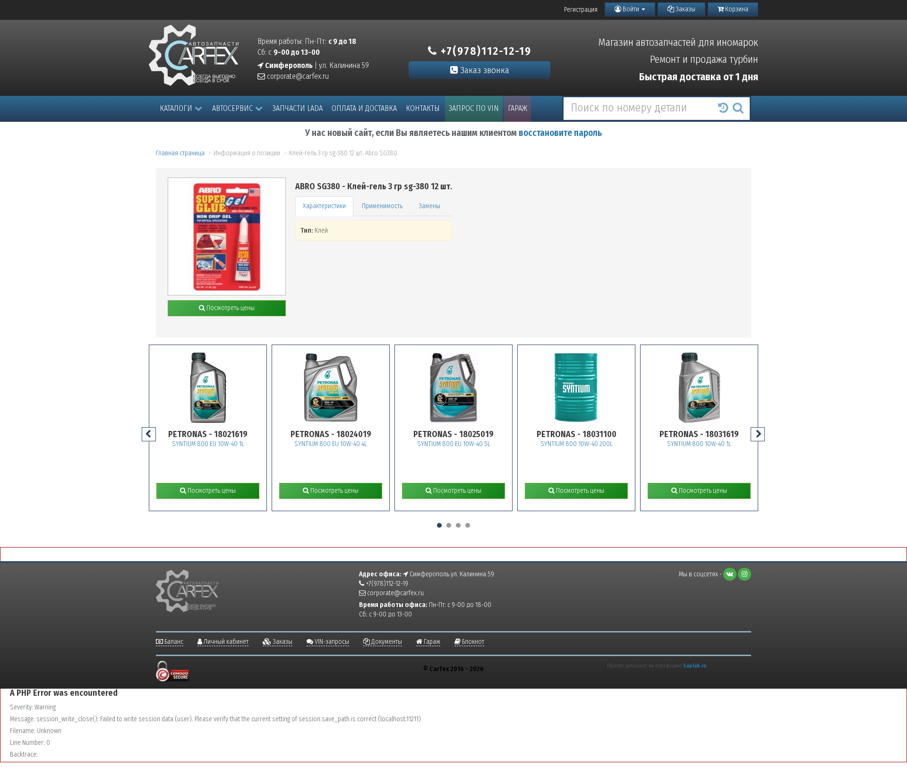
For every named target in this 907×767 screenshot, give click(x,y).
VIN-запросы (331, 642)
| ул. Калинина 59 (316, 65)
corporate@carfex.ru (297, 76)
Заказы (684, 9)
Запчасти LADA (298, 108)
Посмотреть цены (230, 308)
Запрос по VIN (474, 108)
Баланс (173, 642)
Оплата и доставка (364, 108)
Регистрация (581, 10)
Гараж (517, 108)
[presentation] (149, 434)
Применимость (382, 206)
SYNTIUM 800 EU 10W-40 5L (453, 444)
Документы (386, 642)
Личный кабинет (225, 642)
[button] (439, 525)
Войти (631, 9)
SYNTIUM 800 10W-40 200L (576, 444)
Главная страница (180, 153)
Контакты (423, 108)
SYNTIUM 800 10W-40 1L (699, 444)
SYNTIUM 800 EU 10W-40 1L (208, 444)
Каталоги (176, 108)
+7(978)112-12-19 (484, 51)
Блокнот (472, 642)
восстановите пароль (560, 132)
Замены (429, 206)
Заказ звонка (483, 70)
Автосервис (232, 108)
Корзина (736, 9)
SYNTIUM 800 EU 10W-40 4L (330, 444)
